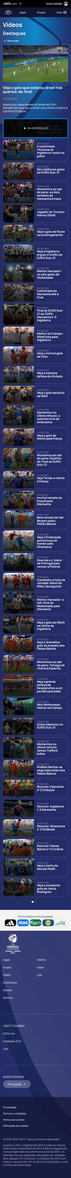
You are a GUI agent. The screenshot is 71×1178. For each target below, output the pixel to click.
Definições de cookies (15, 1125)
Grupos (7, 967)
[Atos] (23, 922)
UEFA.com (9, 1033)
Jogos (6, 959)
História (41, 959)
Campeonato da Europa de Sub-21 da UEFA (8, 12)
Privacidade (9, 1107)
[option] (35, 128)
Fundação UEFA (12, 1041)
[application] (35, 63)
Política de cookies (13, 1119)
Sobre (40, 967)
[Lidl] (48, 922)
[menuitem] (25, 12)
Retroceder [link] (13, 40)
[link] (22, 12)
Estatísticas (10, 982)
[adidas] (10, 922)
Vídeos (7, 975)
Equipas (7, 990)
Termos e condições (14, 1113)
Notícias (8, 997)
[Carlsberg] (36, 922)
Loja (39, 975)
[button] (60, 12)
